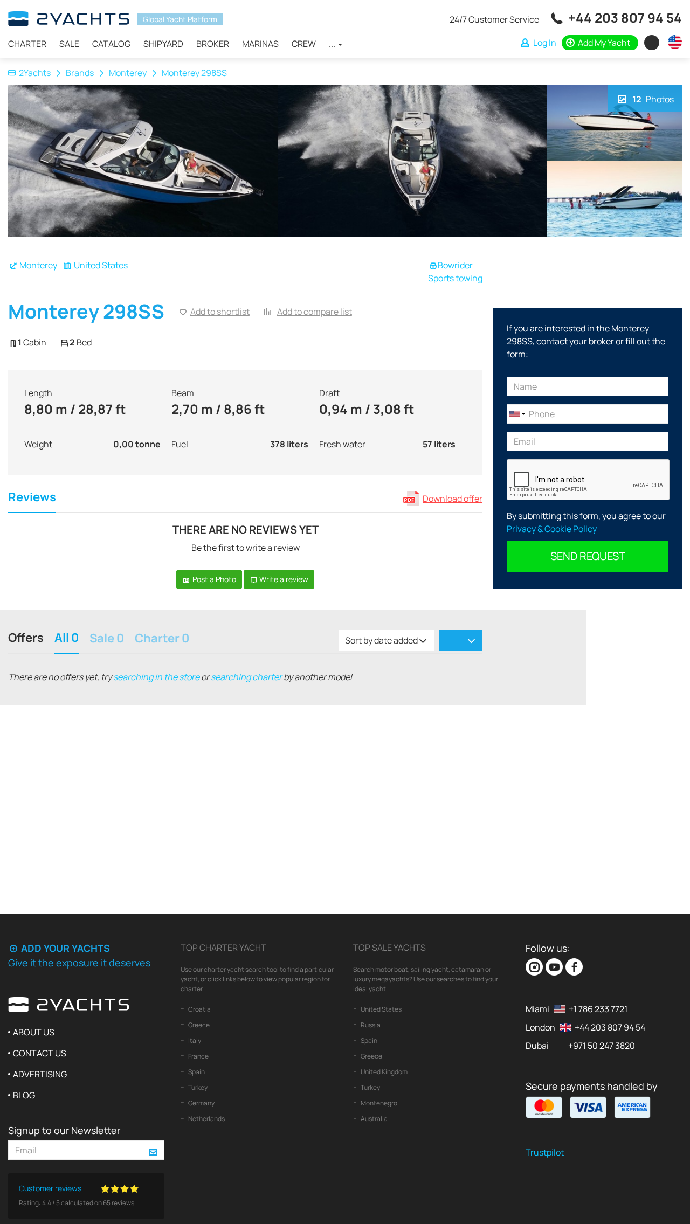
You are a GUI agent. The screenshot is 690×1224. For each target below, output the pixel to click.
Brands (80, 73)
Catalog (111, 44)
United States (101, 265)
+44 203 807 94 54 (625, 17)
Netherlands (206, 1118)
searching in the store (156, 677)
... (333, 44)
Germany (201, 1103)
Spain (196, 1071)
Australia (374, 1118)
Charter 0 (162, 639)
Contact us (39, 1053)
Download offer (452, 498)
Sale (69, 44)
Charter (27, 44)
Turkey (197, 1087)
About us (33, 1032)
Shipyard (163, 44)
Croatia (199, 1009)
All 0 (66, 639)
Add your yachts (64, 948)
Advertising (40, 1074)
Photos (653, 99)
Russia (370, 1024)
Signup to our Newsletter (64, 1130)
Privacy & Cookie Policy (552, 529)
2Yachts (35, 73)
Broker (212, 44)
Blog (24, 1095)
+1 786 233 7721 (598, 1009)
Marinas (260, 44)
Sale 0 (106, 639)
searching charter (246, 677)
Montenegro (378, 1103)
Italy (194, 1040)
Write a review (283, 579)
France (198, 1056)
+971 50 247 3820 (601, 1046)
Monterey (128, 73)
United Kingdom (384, 1071)
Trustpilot (545, 1152)
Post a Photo (213, 579)
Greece (198, 1024)
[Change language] (672, 42)
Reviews (32, 498)
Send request (587, 556)
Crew (304, 44)
